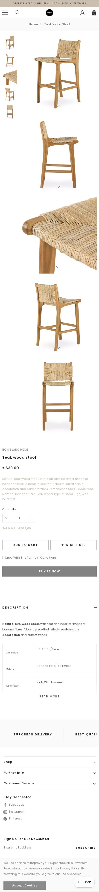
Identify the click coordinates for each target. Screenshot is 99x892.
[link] (9, 42)
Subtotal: (9, 528)
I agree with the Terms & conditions (29, 558)
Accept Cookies (24, 885)
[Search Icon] (17, 12)
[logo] (49, 12)
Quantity (9, 509)
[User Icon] (82, 12)
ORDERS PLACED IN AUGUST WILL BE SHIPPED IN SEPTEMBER (49, 3)
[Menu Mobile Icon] (5, 12)
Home (33, 24)
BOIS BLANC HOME (15, 450)
